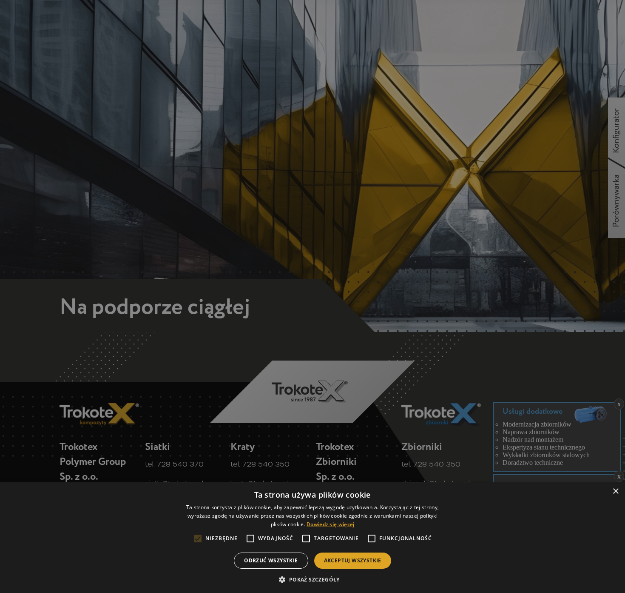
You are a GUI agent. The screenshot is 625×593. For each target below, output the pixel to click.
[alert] (312, 296)
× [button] (615, 491)
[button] (312, 579)
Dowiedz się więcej (330, 524)
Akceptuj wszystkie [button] (352, 560)
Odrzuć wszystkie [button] (271, 560)
